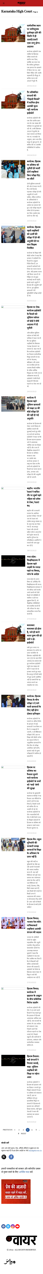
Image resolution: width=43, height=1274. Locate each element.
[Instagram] (13, 1226)
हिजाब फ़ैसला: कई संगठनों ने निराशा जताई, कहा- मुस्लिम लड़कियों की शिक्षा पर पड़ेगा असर (33, 1067)
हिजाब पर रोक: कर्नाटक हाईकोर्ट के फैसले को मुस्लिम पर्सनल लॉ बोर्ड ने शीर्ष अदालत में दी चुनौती (34, 317)
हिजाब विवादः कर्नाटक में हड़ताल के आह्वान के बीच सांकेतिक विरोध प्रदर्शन (34, 996)
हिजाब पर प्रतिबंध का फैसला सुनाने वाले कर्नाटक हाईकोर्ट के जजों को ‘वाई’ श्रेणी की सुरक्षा (34, 778)
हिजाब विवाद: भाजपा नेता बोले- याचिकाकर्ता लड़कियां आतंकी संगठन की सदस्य (34, 925)
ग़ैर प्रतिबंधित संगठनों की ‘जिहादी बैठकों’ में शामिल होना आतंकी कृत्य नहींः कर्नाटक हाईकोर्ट (33, 103)
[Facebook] (3, 1226)
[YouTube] (17, 1226)
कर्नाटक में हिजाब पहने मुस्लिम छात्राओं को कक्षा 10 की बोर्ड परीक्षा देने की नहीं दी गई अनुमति (33, 408)
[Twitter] (8, 1226)
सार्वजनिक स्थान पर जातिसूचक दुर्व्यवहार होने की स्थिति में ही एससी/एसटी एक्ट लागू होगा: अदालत (34, 36)
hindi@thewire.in (35, 1151)
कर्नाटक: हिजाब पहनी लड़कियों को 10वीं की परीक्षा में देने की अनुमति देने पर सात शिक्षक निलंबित (33, 238)
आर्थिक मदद (24, 1172)
